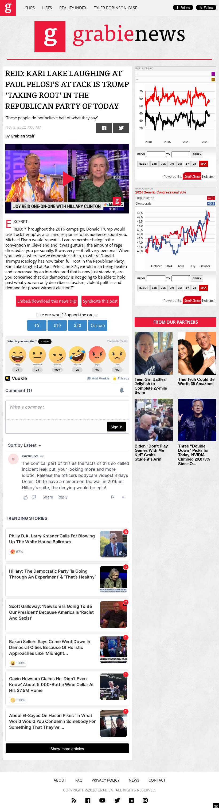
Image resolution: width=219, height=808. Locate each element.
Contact (157, 780)
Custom (98, 325)
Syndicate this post (100, 301)
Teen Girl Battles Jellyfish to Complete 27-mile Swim (151, 386)
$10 (57, 325)
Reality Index (73, 7)
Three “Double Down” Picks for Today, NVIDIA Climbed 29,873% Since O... (194, 455)
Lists (47, 7)
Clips (30, 7)
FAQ (79, 780)
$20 (77, 325)
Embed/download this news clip (46, 301)
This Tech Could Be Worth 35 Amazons (196, 381)
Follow (185, 7)
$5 (36, 325)
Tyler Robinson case (115, 7)
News (134, 780)
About (60, 780)
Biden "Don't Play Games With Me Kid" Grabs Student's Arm (151, 453)
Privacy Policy (106, 780)
